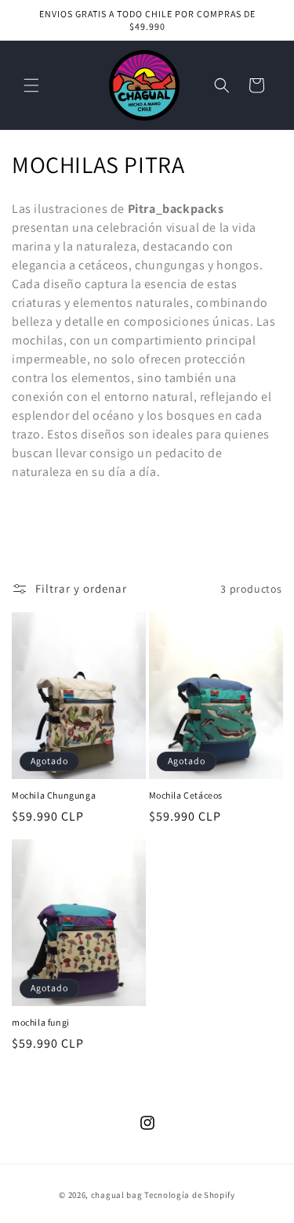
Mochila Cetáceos (186, 795)
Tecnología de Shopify (189, 1194)
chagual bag (117, 1194)
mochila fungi (41, 1022)
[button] (31, 85)
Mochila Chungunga (54, 795)
